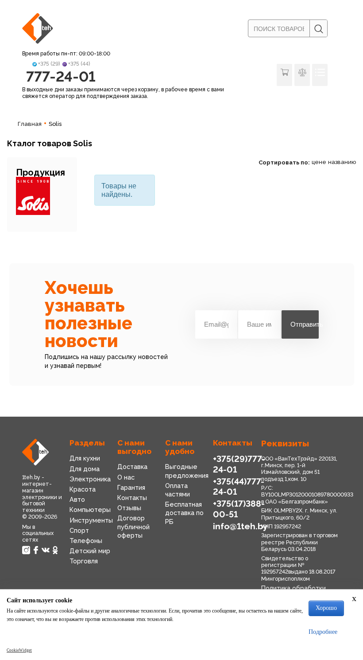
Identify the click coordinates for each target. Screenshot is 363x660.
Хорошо (326, 608)
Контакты (132, 497)
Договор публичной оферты (133, 526)
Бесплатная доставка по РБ (184, 512)
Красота (83, 489)
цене (319, 162)
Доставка (132, 466)
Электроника (90, 479)
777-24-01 (61, 76)
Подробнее (323, 632)
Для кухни (85, 458)
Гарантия (131, 487)
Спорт (79, 530)
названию (342, 162)
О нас (126, 477)
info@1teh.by (240, 526)
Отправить (304, 324)
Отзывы (129, 508)
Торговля (84, 561)
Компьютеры (90, 509)
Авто (77, 499)
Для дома (85, 469)
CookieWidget (19, 650)
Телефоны (86, 540)
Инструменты (91, 520)
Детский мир (90, 551)
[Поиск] (318, 29)
